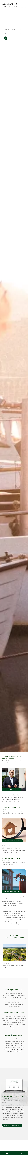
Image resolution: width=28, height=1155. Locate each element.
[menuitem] (24, 5)
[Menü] (24, 5)
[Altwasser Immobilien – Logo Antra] (9, 5)
